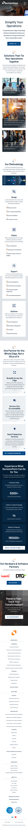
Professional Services (14, 698)
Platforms (14, 729)
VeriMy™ (14, 735)
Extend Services (14, 707)
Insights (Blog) (14, 765)
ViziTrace (14, 741)
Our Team (14, 783)
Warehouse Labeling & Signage (14, 717)
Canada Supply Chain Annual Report (14, 772)
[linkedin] (12, 817)
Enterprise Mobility (14, 647)
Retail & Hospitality (14, 674)
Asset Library (14, 770)
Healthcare (14, 683)
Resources (14, 762)
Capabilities (14, 644)
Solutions (14, 691)
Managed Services (14, 704)
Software (14, 757)
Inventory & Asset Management (14, 650)
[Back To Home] (10, 3)
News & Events (14, 790)
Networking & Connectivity (14, 656)
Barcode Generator (14, 799)
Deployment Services (14, 701)
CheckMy (14, 738)
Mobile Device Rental (14, 796)
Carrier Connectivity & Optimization (14, 668)
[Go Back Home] (14, 633)
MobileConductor (14, 744)
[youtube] (15, 817)
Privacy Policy (7, 822)
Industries (14, 671)
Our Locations (14, 785)
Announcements (14, 768)
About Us (14, 777)
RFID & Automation (14, 662)
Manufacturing (14, 680)
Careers (14, 792)
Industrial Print (14, 711)
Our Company (14, 781)
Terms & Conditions (19, 822)
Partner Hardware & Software (14, 751)
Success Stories (14, 687)
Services (14, 695)
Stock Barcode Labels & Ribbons (14, 720)
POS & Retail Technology (14, 659)
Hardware (14, 754)
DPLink (14, 747)
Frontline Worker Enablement (14, 665)
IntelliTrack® (14, 732)
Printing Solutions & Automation (14, 726)
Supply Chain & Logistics (14, 677)
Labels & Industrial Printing (14, 653)
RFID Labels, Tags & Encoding (14, 723)
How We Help (14, 640)
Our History (14, 787)
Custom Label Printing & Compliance (14, 714)
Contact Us (14, 802)
